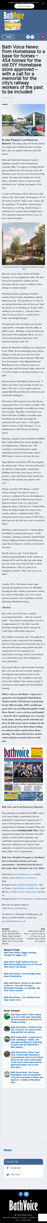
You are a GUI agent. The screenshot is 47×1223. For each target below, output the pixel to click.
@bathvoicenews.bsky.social (23, 891)
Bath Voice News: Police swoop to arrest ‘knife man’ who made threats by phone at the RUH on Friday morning (26, 1018)
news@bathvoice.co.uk (25, 874)
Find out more (24, 6)
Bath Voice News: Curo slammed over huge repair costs (22, 998)
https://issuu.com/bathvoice (15, 908)
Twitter (15, 1174)
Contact (32, 1217)
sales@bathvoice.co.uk (15, 920)
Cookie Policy (26, 1220)
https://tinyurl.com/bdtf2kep (24, 884)
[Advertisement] (23, 1113)
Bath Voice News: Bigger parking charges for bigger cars (20, 953)
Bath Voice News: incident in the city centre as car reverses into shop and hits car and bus (26, 1029)
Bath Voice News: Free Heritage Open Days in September (22, 975)
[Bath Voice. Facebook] (28, 37)
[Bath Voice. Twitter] (32, 37)
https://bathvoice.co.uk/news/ (23, 877)
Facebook (15, 1168)
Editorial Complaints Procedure (15, 1217)
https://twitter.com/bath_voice (26, 888)
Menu (9, 37)
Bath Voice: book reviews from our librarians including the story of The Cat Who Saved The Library (23, 964)
